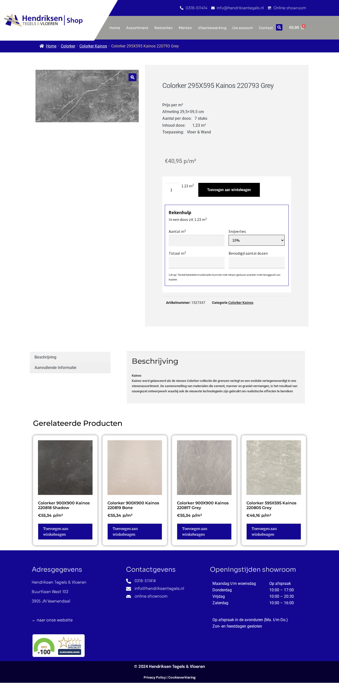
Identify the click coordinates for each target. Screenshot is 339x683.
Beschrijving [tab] (45, 357)
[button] (279, 27)
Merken (185, 28)
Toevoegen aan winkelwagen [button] (55, 531)
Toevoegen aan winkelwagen (229, 189)
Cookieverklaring (182, 677)
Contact (266, 28)
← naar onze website (52, 620)
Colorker (68, 46)
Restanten (163, 28)
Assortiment (137, 28)
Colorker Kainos (93, 46)
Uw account (242, 28)
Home (51, 46)
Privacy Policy (155, 677)
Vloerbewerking (212, 28)
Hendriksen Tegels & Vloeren (177, 667)
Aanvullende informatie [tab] (55, 367)
